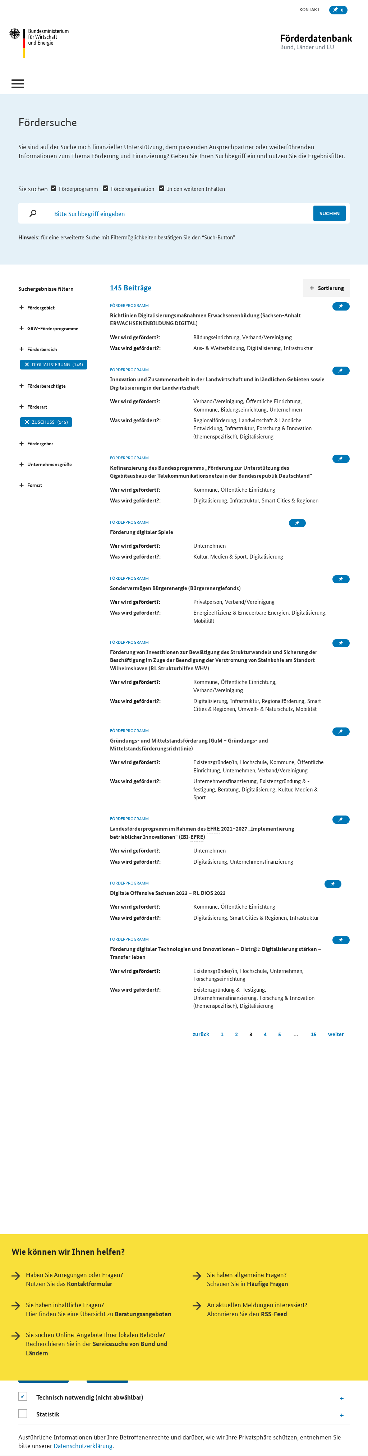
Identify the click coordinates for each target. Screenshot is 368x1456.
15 (314, 1034)
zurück (201, 1034)
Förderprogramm (78, 188)
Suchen (329, 213)
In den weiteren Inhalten (196, 188)
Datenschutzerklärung (83, 1445)
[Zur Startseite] (301, 44)
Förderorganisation (132, 188)
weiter (336, 1034)
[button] (18, 83)
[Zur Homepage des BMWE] (67, 44)
